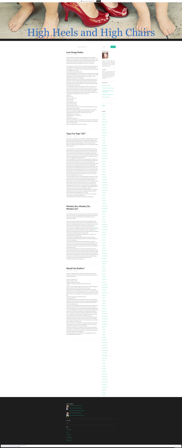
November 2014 (104, 184)
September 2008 (105, 355)
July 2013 (103, 213)
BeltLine (95, 226)
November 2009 (104, 318)
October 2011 (104, 258)
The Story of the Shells (105, 97)
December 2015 (104, 153)
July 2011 (103, 266)
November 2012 (104, 229)
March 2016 (104, 145)
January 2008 (104, 376)
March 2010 (104, 308)
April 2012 (104, 245)
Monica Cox (71, 405)
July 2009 (103, 329)
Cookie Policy (18, 446)
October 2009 (104, 321)
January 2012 (104, 250)
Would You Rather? (75, 268)
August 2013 (104, 211)
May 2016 (103, 142)
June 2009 (103, 331)
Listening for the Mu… (72, 410)
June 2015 (103, 166)
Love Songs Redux (74, 52)
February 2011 (104, 279)
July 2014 (103, 195)
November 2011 (104, 255)
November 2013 (104, 205)
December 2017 (104, 121)
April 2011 (104, 274)
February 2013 (104, 224)
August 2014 (104, 192)
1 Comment (75, 54)
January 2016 (104, 150)
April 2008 (104, 368)
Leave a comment (76, 211)
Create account (68, 429)
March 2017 (104, 127)
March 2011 (104, 276)
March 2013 (104, 221)
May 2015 (103, 169)
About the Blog (84, 39)
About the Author (75, 39)
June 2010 (103, 300)
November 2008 (104, 350)
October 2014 (104, 187)
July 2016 (103, 137)
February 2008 (104, 373)
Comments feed (69, 437)
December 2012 (104, 226)
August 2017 (104, 124)
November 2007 (104, 381)
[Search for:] (109, 47)
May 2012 (103, 242)
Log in (67, 432)
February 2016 (104, 148)
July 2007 (103, 392)
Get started (98, 1)
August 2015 (104, 161)
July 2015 (103, 163)
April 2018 (104, 119)
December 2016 (104, 132)
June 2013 (103, 216)
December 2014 (104, 182)
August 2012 (104, 234)
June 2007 (103, 394)
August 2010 (104, 295)
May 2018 (103, 116)
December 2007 (104, 379)
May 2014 (103, 200)
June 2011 (103, 268)
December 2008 (104, 347)
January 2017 (104, 129)
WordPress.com (69, 440)
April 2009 (104, 337)
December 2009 (104, 316)
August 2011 (104, 263)
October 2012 (104, 232)
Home (68, 39)
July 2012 (103, 237)
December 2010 (104, 284)
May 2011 (103, 271)
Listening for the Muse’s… (78, 405)
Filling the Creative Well (106, 85)
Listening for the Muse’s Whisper (107, 94)
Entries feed (68, 434)
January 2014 (104, 203)
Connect (104, 105)
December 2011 (104, 253)
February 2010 (104, 310)
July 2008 (103, 360)
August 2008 (104, 358)
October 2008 (104, 352)
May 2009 (103, 334)
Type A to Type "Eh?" (76, 133)
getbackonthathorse (72, 415)
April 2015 (104, 171)
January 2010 (104, 313)
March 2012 (104, 247)
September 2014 (105, 190)
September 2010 (105, 292)
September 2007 (105, 387)
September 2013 (105, 208)
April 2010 (104, 305)
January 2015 (104, 179)
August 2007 (104, 389)
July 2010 (103, 297)
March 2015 (104, 174)
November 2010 (104, 287)
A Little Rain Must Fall (77, 412)
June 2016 (103, 140)
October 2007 (104, 384)
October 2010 (104, 289)
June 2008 (103, 363)
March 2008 (104, 371)
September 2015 (105, 158)
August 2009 (104, 326)
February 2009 (104, 342)
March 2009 (104, 339)
